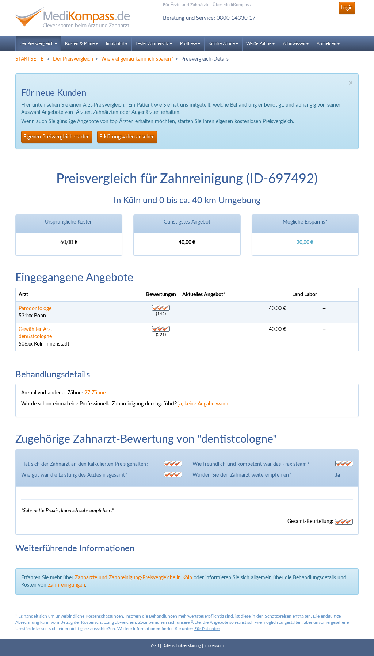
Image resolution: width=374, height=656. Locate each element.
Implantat (115, 43)
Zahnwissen (294, 43)
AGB (155, 646)
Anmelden (326, 43)
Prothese (188, 43)
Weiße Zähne (258, 43)
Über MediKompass (232, 5)
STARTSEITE (29, 59)
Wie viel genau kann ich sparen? (137, 59)
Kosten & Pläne (80, 43)
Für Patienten (207, 628)
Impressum (214, 646)
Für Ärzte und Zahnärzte (186, 5)
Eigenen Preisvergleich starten (56, 137)
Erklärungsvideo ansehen (127, 137)
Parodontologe (35, 308)
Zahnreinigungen (66, 585)
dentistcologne (35, 336)
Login (347, 8)
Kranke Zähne (221, 43)
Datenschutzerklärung (181, 646)
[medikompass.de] (68, 18)
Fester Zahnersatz (152, 43)
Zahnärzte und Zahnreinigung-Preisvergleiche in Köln (133, 577)
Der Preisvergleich (36, 43)
